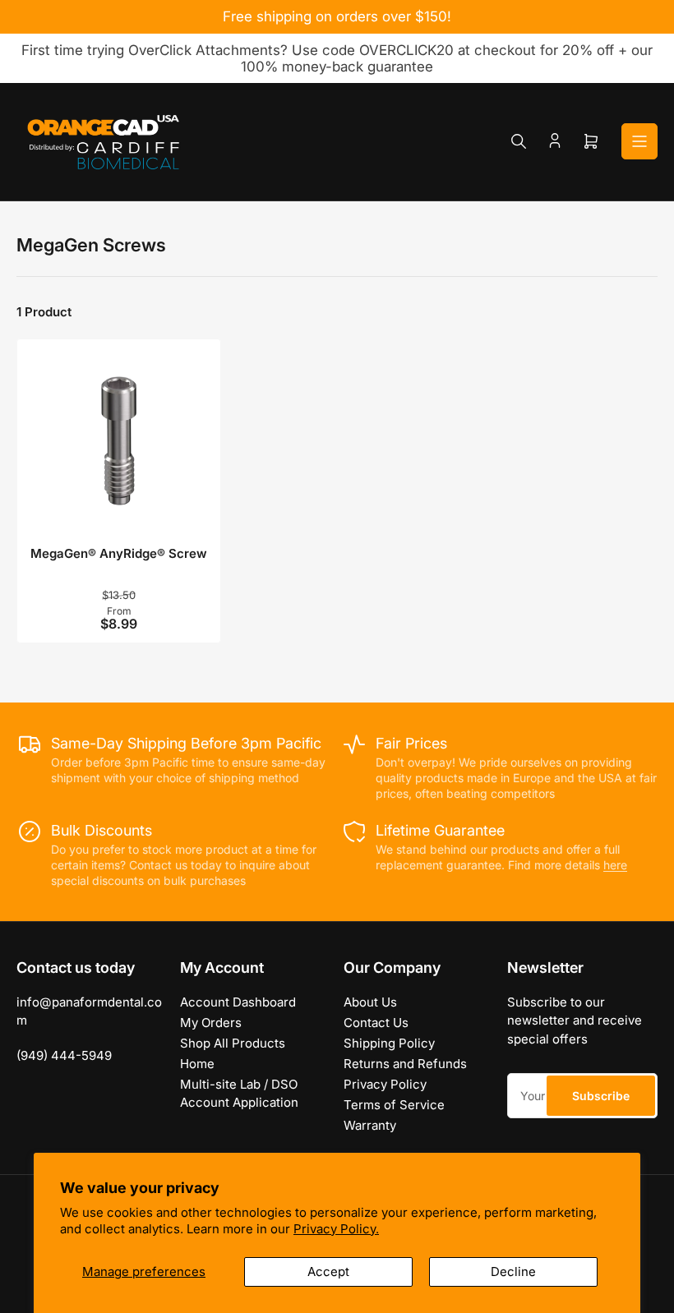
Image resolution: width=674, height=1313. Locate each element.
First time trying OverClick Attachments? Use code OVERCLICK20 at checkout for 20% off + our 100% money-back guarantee (337, 58)
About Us (370, 1002)
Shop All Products (232, 1043)
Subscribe (601, 1096)
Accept (328, 1271)
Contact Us (376, 1022)
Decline (513, 1271)
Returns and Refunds (405, 1063)
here (615, 865)
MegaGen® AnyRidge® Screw (118, 553)
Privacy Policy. (336, 1229)
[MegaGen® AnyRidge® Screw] (119, 441)
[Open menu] (639, 141)
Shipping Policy (389, 1043)
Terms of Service (394, 1105)
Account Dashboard (238, 1002)
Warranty (370, 1125)
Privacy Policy (385, 1084)
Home (197, 1063)
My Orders (211, 1022)
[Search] (519, 141)
